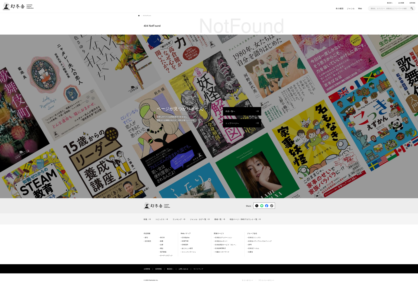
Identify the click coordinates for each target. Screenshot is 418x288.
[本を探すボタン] (412, 8)
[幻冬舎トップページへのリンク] (18, 8)
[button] (158, 233)
